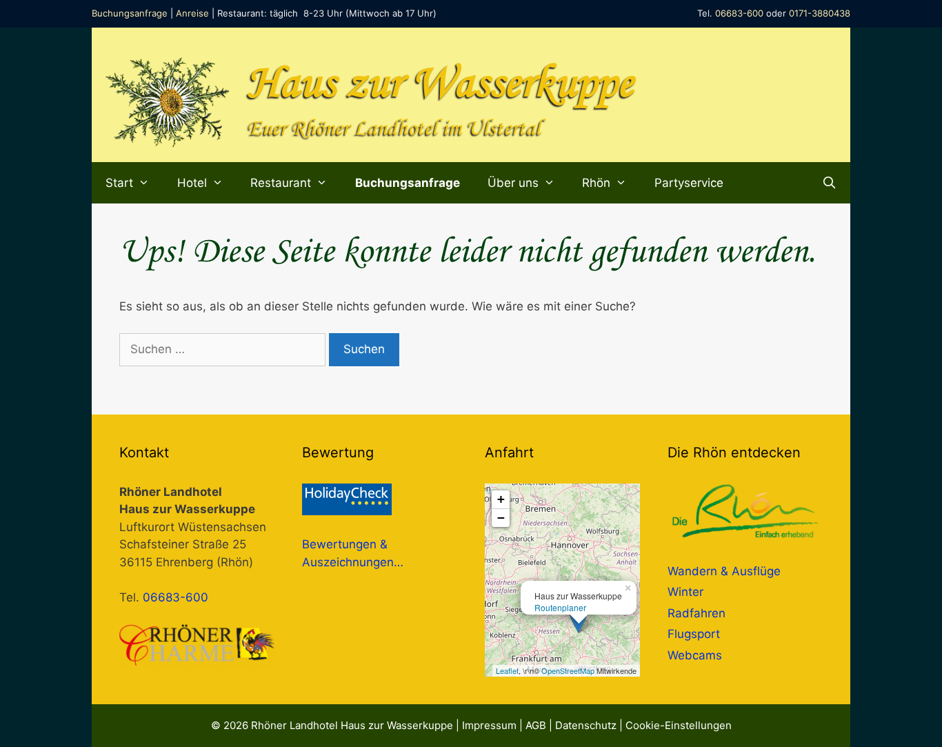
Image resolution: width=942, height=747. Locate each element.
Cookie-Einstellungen (678, 725)
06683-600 (739, 13)
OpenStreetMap (567, 670)
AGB (535, 725)
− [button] (501, 517)
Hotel (192, 183)
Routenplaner (560, 607)
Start (119, 183)
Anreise (192, 13)
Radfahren (696, 613)
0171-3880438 (819, 13)
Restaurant (280, 183)
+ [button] (501, 499)
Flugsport (694, 634)
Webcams (695, 655)
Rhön (596, 183)
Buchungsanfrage (130, 13)
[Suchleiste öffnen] (829, 182)
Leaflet (507, 670)
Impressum (489, 725)
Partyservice (688, 183)
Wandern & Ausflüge (724, 571)
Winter (685, 592)
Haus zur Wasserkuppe (440, 84)
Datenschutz (586, 725)
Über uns (513, 183)
